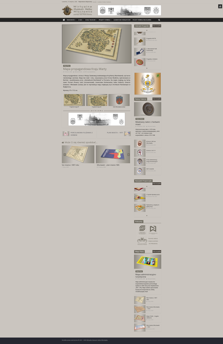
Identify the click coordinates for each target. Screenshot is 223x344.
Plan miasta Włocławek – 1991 (111, 165)
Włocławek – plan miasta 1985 (75, 165)
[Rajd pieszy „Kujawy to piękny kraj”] (139, 199)
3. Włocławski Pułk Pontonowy (151, 44)
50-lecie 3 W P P (150, 150)
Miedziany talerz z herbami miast (147, 123)
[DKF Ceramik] (139, 168)
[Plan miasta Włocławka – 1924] (139, 306)
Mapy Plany (67, 66)
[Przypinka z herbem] (139, 54)
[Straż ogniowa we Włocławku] (139, 64)
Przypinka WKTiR (151, 33)
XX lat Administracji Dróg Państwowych (151, 160)
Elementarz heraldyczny (122, 20)
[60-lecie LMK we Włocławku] (139, 140)
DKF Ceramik (150, 169)
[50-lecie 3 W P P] (139, 150)
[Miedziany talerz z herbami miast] (147, 103)
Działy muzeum (90, 20)
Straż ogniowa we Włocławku (151, 65)
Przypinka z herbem (151, 54)
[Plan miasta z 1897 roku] (139, 297)
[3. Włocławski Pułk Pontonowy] (139, 43)
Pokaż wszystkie (157, 26)
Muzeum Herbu (79, 72)
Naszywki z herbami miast (100, 1)
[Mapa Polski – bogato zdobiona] (139, 315)
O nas (80, 20)
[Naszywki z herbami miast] (139, 210)
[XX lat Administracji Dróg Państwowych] (139, 159)
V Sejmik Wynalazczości (153, 189)
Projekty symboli (104, 20)
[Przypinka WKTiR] (139, 33)
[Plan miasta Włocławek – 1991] (116, 146)
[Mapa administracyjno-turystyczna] (147, 255)
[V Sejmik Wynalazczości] (139, 189)
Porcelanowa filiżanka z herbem (82, 134)
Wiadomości (71, 20)
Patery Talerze (139, 119)
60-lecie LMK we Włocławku (151, 142)
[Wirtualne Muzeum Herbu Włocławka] (64, 20)
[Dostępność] (220, 6)
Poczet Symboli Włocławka (142, 20)
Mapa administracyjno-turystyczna (145, 275)
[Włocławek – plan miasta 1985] (80, 146)
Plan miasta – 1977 (115, 133)
